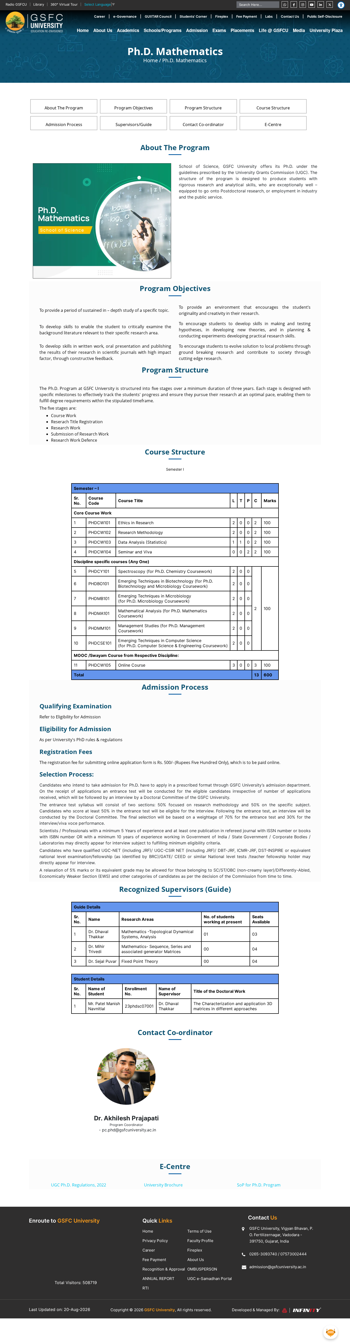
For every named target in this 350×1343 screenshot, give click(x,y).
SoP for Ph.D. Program (259, 1185)
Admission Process (64, 124)
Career (99, 16)
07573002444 (293, 1254)
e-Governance (125, 16)
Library (38, 4)
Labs (269, 16)
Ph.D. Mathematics (184, 60)
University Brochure (163, 1185)
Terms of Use (199, 1231)
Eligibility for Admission (75, 729)
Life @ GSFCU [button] (273, 30)
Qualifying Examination (75, 706)
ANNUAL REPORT (158, 1278)
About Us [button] (102, 30)
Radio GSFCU (16, 4)
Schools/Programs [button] (162, 30)
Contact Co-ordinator (203, 124)
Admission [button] (197, 30)
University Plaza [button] (326, 30)
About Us (195, 1259)
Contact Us (290, 16)
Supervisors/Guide (134, 124)
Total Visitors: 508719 (76, 1282)
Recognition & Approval (163, 1269)
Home (83, 30)
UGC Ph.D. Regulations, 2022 (78, 1185)
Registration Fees (65, 751)
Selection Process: (66, 774)
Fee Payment (246, 16)
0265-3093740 (263, 1254)
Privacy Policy (155, 1240)
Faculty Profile (200, 1240)
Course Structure (273, 108)
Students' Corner (193, 16)
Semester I (175, 469)
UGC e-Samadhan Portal (209, 1278)
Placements (242, 30)
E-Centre (273, 124)
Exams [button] (219, 30)
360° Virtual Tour (64, 4)
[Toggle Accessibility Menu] (341, 5)
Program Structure (203, 108)
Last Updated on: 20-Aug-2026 (59, 1309)
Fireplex (221, 16)
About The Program (64, 108)
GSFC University (159, 1309)
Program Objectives (133, 108)
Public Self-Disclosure (324, 16)
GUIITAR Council (158, 16)
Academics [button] (128, 30)
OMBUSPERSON (202, 1269)
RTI (145, 1288)
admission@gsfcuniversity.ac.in (277, 1266)
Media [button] (299, 30)
